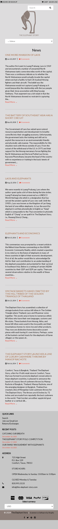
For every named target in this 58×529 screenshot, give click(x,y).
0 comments (25, 59)
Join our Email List (10, 421)
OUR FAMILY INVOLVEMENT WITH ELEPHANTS (23, 445)
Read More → (11, 102)
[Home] (29, 21)
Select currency (29, 501)
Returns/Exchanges (10, 423)
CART (45, 2)
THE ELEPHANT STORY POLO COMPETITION (22, 439)
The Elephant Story (19, 512)
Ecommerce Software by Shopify (42, 513)
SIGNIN (5, 2)
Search (5, 418)
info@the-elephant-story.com (24, 487)
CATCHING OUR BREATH (13, 433)
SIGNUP (14, 2)
